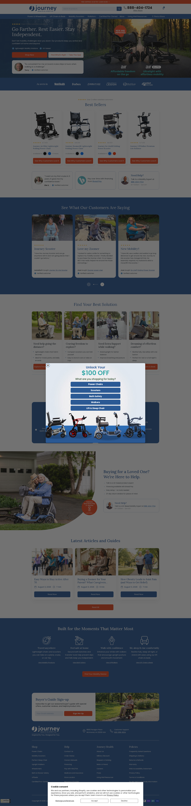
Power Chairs (95, 384)
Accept (94, 801)
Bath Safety (95, 396)
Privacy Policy (113, 795)
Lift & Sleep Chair (95, 408)
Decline (124, 801)
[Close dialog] (48, 365)
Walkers (95, 402)
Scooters (95, 390)
